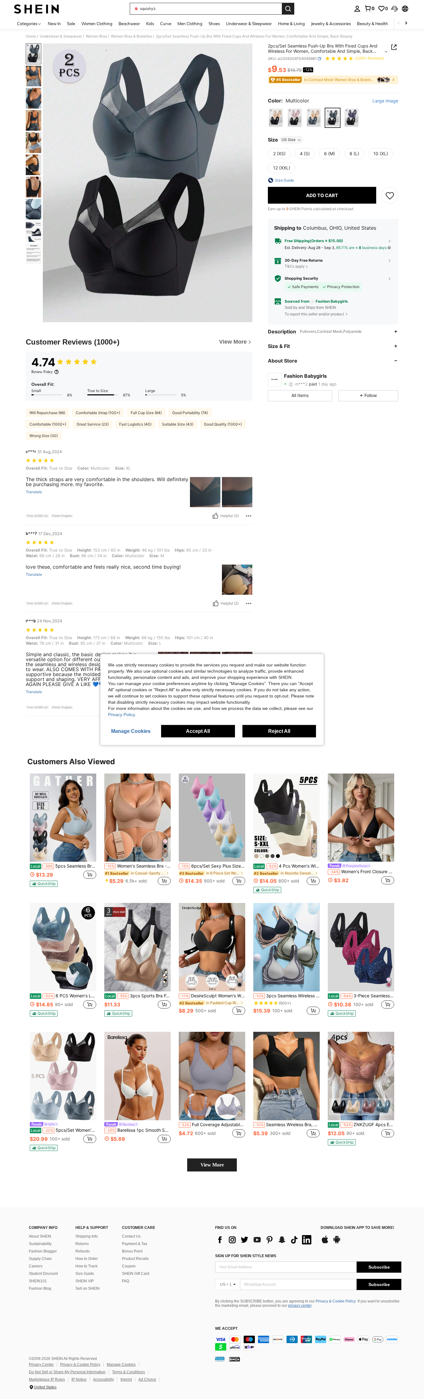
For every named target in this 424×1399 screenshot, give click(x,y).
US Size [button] (288, 140)
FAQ (125, 1281)
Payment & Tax (134, 1244)
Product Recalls (135, 1259)
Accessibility (103, 1379)
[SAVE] (389, 195)
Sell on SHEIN (87, 1288)
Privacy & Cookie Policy (336, 1301)
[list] (264, 1239)
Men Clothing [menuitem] (190, 23)
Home (31, 36)
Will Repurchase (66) (47, 412)
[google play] (336, 1242)
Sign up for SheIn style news (245, 1256)
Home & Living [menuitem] (291, 23)
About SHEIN (40, 1236)
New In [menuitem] (54, 23)
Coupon (129, 1266)
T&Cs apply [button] (295, 266)
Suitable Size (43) (177, 424)
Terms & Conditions (128, 1372)
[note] (44, 884)
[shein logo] (36, 8)
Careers (36, 1266)
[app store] (325, 1242)
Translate (34, 492)
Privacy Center (41, 1364)
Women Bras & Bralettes (131, 36)
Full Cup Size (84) (146, 412)
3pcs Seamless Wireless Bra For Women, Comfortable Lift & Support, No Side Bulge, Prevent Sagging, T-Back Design (287, 995)
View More (212, 1164)
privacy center (299, 1305)
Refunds (82, 1251)
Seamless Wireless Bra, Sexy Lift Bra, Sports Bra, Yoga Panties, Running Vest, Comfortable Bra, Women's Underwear (287, 1124)
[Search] (288, 9)
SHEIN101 (38, 1281)
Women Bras (96, 36)
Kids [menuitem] (150, 23)
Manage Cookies (121, 1364)
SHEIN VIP (84, 1281)
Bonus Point (132, 1251)
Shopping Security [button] (301, 278)
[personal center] (357, 8)
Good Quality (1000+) (223, 424)
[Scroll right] (406, 23)
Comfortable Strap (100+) (98, 412)
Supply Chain (40, 1259)
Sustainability (40, 1244)
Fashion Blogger (43, 1251)
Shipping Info (86, 1236)
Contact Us (131, 1236)
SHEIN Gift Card (135, 1273)
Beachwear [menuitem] (129, 23)
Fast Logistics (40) (135, 424)
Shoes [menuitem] (214, 23)
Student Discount (43, 1273)
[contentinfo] (308, 1343)
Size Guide (84, 1273)
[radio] (276, 118)
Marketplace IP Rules (47, 1379)
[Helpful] (215, 516)
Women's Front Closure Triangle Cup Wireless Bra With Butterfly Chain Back (361, 871)
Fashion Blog (40, 1288)
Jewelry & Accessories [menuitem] (331, 23)
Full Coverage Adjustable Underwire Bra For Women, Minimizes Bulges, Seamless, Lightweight (212, 1124)
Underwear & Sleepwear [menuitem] (249, 23)
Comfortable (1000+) (47, 424)
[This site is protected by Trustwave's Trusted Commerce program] (219, 1358)
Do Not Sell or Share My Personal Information (67, 1372)
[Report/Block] (248, 516)
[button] (394, 8)
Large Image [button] (385, 100)
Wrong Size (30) (43, 435)
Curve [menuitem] (165, 23)
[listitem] (63, 833)
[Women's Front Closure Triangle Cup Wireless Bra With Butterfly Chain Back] (361, 818)
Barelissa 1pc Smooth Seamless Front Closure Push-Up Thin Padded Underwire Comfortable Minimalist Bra (138, 1130)
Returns (82, 1244)
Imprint (126, 1379)
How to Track (86, 1266)
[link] (369, 8)
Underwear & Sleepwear (61, 36)
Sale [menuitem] (71, 23)
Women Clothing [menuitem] (96, 23)
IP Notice (79, 1379)
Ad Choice (147, 1379)
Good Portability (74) (190, 412)
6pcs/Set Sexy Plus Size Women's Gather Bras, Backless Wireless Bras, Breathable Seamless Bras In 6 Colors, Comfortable (212, 866)
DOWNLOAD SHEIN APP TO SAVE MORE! (357, 1228)
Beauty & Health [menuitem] (372, 23)
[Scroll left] (398, 23)
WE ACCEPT (226, 1329)
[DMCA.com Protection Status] (234, 1358)
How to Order (86, 1259)
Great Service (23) (93, 424)
